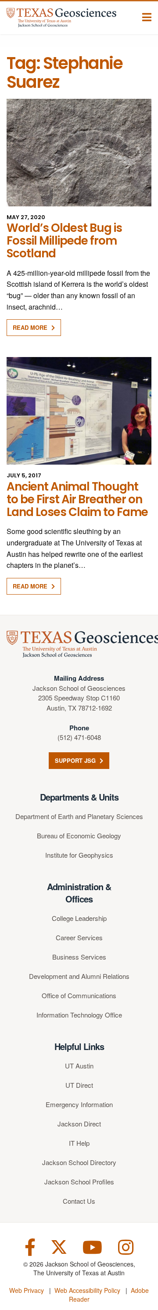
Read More (31, 327)
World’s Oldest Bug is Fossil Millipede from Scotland (64, 241)
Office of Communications (79, 995)
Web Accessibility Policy (87, 1290)
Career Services (79, 937)
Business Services (79, 956)
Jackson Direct (79, 1123)
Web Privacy (26, 1290)
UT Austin (79, 1065)
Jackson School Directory (79, 1162)
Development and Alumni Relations (79, 976)
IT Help (79, 1143)
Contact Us (79, 1200)
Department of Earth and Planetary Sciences (79, 816)
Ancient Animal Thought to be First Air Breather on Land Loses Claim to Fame (77, 499)
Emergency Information (79, 1104)
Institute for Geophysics (79, 854)
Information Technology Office (79, 1014)
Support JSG (76, 760)
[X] (59, 1246)
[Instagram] (125, 1246)
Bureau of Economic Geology (79, 835)
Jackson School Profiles (79, 1181)
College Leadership (79, 918)
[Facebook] (30, 1246)
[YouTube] (92, 1246)
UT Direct (79, 1085)
